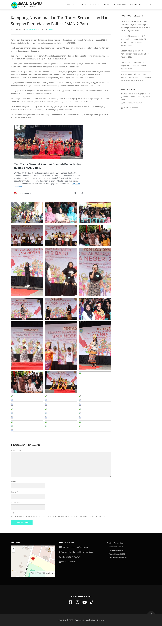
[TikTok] (92, 602)
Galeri (148, 5)
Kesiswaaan (120, 5)
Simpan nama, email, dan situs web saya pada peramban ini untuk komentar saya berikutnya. (58, 516)
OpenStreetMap (38, 573)
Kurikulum (135, 5)
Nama (14, 481)
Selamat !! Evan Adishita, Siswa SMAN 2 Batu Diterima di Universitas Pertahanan (136, 77)
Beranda (71, 5)
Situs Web (16, 502)
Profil (83, 5)
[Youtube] (84, 602)
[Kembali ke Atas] (151, 614)
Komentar (17, 450)
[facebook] (70, 602)
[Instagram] (77, 602)
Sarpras (94, 5)
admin (50, 29)
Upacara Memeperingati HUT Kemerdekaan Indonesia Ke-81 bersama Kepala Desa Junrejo (133, 39)
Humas (106, 5)
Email (14, 492)
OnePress (79, 620)
